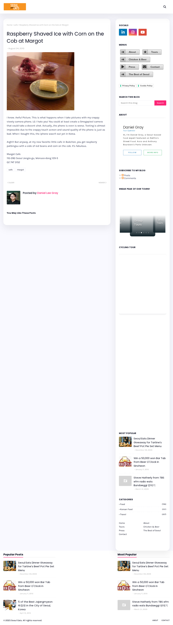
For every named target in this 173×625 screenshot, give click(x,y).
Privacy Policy (128, 85)
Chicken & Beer (137, 59)
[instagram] (133, 32)
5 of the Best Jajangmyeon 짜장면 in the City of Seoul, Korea (35, 605)
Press (132, 67)
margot (20, 169)
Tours (154, 52)
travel (143, 514)
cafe (16, 25)
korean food (143, 509)
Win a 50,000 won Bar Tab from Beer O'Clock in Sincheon (150, 462)
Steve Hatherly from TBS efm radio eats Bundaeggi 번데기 (149, 481)
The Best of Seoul (139, 74)
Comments (130, 178)
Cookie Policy (146, 85)
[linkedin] (123, 32)
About (132, 52)
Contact (155, 67)
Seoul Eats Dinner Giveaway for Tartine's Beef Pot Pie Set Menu (148, 442)
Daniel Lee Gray (47, 193)
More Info (152, 152)
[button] (136, 232)
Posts (127, 175)
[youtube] (143, 32)
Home (9, 25)
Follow (132, 152)
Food (143, 504)
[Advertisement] (129, 372)
